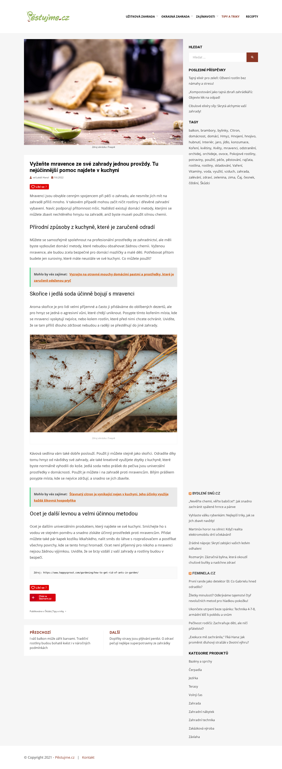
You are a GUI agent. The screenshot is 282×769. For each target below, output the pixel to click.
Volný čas (195, 695)
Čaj (239, 177)
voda (207, 171)
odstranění (248, 148)
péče (220, 159)
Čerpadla (195, 670)
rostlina (194, 165)
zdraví (207, 177)
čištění (193, 183)
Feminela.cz (203, 573)
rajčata (247, 159)
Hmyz (224, 136)
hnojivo (250, 136)
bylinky (223, 130)
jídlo (226, 142)
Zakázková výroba (201, 728)
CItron (234, 130)
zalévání (195, 177)
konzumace (239, 142)
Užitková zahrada (140, 16)
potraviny (196, 159)
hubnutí (194, 142)
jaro (218, 142)
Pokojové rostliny (242, 154)
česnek (249, 177)
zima (231, 177)
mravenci (231, 148)
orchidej (195, 154)
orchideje (210, 154)
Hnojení (237, 136)
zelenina (220, 177)
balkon (194, 130)
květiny (205, 148)
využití (218, 171)
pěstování (233, 159)
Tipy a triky (230, 16)
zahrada (243, 171)
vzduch (229, 171)
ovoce (223, 154)
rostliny (207, 165)
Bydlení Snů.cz (206, 493)
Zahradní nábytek (201, 712)
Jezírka (193, 678)
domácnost (197, 136)
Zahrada (195, 703)
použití (210, 159)
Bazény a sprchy (200, 661)
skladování (223, 165)
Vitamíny (195, 171)
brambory (208, 130)
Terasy (193, 686)
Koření (194, 148)
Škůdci (48, 611)
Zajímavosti (205, 16)
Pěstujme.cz (64, 757)
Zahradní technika (202, 720)
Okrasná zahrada (175, 16)
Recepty (252, 16)
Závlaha (194, 737)
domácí (212, 136)
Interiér (208, 142)
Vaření (237, 165)
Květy (217, 148)
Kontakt (88, 757)
